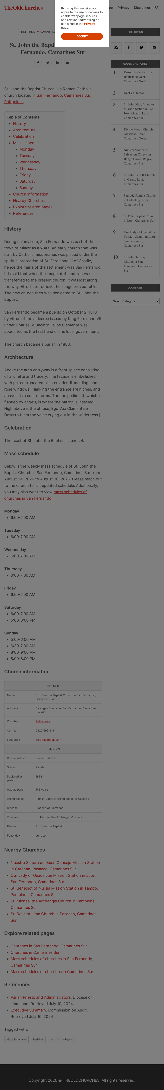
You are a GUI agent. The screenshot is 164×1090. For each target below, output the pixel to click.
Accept (82, 36)
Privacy (89, 23)
